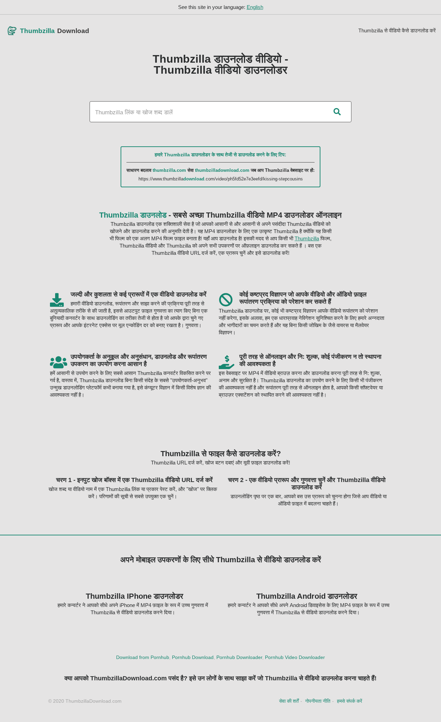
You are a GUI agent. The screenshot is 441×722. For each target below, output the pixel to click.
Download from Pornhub (142, 657)
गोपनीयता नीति (317, 701)
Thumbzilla (307, 238)
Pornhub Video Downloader (295, 657)
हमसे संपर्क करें (349, 701)
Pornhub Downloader (239, 657)
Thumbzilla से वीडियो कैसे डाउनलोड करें (397, 30)
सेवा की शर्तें (289, 701)
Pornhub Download (193, 657)
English (255, 7)
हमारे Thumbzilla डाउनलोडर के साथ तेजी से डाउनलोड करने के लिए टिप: (220, 154)
